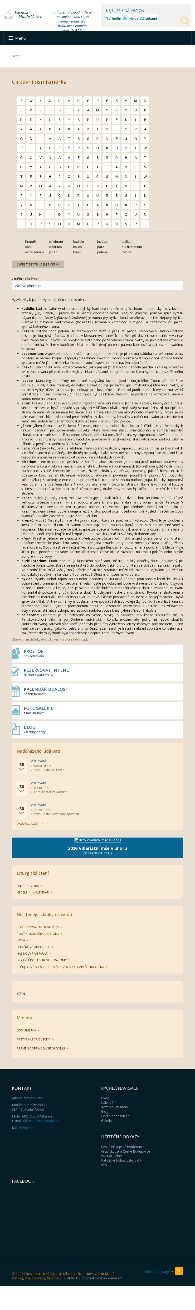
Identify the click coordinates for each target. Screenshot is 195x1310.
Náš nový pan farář (32, 953)
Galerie (106, 1120)
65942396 (26, 1127)
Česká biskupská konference (123, 1147)
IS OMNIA (70, 1278)
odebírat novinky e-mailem (102, 1278)
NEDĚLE (22, 892)
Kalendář (108, 1102)
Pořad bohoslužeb (115, 1116)
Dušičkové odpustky (33, 947)
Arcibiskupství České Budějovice (125, 1151)
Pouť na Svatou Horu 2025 (38, 927)
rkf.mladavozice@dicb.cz (41, 1120)
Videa (21, 940)
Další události (28, 823)
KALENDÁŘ (41, 892)
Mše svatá (38, 761)
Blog (104, 1111)
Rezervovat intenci (115, 1107)
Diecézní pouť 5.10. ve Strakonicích (44, 960)
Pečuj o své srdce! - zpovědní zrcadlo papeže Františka (60, 967)
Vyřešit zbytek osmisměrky (38, 264)
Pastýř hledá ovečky (33, 1039)
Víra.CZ (106, 1165)
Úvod (16, 56)
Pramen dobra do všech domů (41, 1048)
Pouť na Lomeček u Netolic (38, 933)
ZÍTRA (35, 886)
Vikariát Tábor (111, 1156)
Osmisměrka (26, 1030)
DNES (20, 886)
